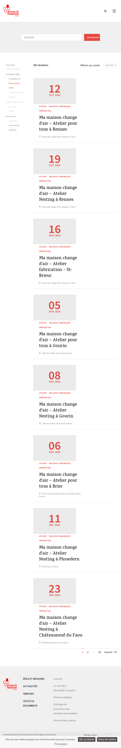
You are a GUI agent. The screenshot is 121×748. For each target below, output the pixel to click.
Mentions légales (62, 697)
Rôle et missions (33, 678)
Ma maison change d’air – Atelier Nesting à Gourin (58, 411)
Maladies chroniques (60, 106)
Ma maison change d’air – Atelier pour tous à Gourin (58, 340)
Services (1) (11, 116)
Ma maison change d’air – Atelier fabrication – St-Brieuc (58, 267)
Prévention (45, 110)
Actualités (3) (14, 78)
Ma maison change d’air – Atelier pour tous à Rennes (58, 124)
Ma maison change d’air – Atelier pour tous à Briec (58, 481)
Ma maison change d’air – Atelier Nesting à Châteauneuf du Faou (60, 627)
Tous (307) (10, 65)
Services (28, 693)
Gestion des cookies (64, 720)
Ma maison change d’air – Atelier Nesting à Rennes (58, 194)
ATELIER (42, 106)
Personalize (61, 744)
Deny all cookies (107, 739)
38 (99, 652)
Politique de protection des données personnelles (65, 709)
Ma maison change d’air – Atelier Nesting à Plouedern (59, 554)
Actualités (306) (12, 74)
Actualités (30, 686)
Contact (57, 678)
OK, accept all (86, 739)
